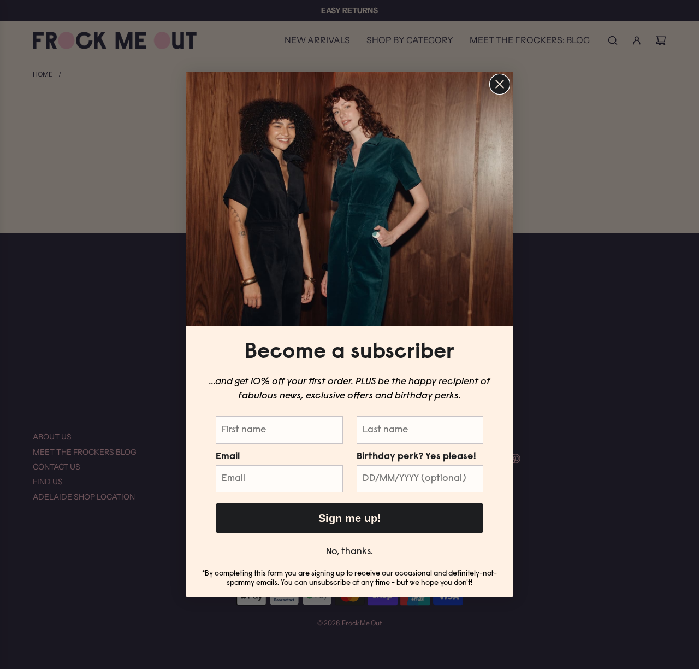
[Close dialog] (499, 84)
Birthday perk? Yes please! (416, 457)
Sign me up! (349, 518)
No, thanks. (349, 552)
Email (228, 457)
